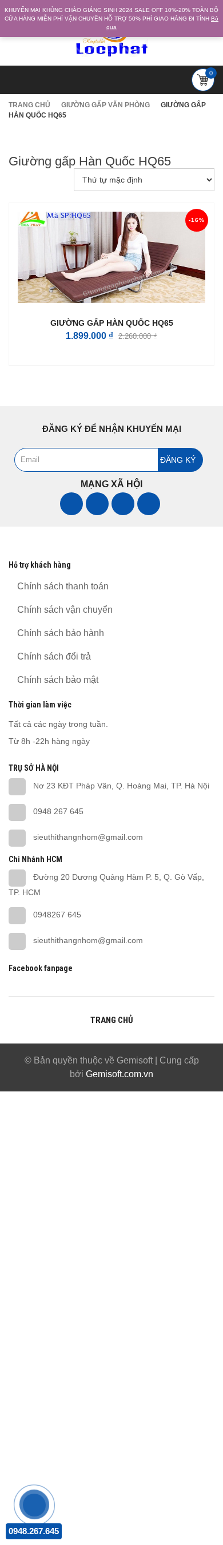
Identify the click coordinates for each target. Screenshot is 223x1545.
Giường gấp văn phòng (105, 105)
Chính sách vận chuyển (65, 609)
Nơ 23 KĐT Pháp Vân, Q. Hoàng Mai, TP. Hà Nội (121, 785)
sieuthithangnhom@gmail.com (88, 837)
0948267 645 (57, 914)
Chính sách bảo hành (60, 633)
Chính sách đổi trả (54, 656)
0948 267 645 (58, 811)
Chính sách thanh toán (63, 586)
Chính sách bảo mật (57, 680)
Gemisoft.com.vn (119, 1074)
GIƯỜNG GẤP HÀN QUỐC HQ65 (111, 322)
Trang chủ (29, 105)
